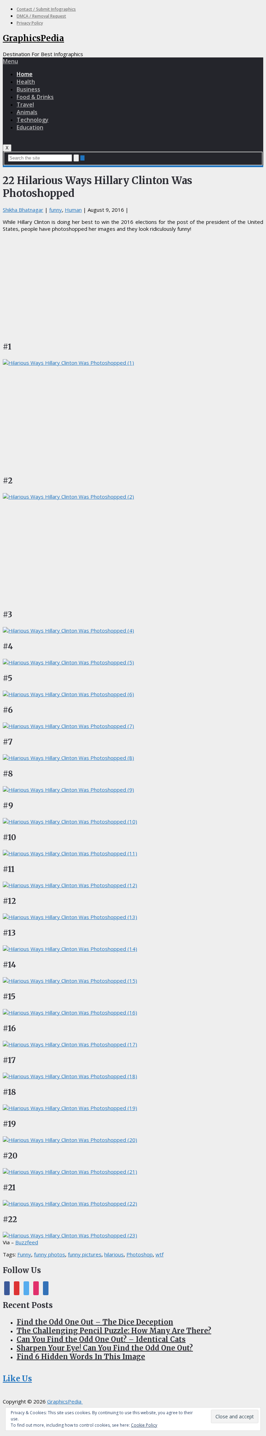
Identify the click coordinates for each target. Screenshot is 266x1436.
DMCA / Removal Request (41, 16)
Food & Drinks (35, 97)
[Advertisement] (133, 285)
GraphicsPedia (33, 38)
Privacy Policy (30, 23)
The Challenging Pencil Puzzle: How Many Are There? (114, 1330)
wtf (159, 1254)
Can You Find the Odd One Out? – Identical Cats (101, 1339)
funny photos (49, 1254)
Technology (32, 120)
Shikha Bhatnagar (23, 209)
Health (26, 81)
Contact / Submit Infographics (46, 9)
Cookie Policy (144, 1425)
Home (25, 74)
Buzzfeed (26, 1242)
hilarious (114, 1254)
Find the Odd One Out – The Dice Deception (95, 1322)
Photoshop (139, 1254)
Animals (27, 112)
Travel (25, 104)
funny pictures (84, 1254)
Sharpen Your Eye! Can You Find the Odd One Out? (105, 1348)
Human (73, 209)
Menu (10, 61)
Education (30, 127)
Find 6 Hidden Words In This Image (81, 1356)
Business (28, 89)
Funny (24, 1254)
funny (55, 209)
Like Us (17, 1378)
